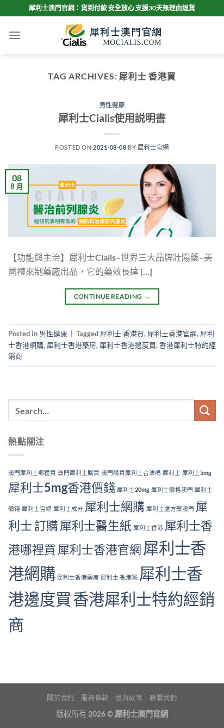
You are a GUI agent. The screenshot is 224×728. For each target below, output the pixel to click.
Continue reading (112, 296)
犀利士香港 (148, 527)
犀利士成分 (68, 508)
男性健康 (112, 104)
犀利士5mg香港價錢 (61, 487)
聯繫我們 (163, 698)
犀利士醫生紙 (96, 525)
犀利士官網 (153, 147)
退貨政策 (128, 698)
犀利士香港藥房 (71, 345)
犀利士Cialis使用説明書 (112, 118)
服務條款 (94, 698)
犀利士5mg (196, 472)
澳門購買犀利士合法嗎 (131, 472)
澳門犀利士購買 (78, 472)
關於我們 (60, 698)
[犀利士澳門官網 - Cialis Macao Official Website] (112, 35)
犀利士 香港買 (122, 333)
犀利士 (172, 472)
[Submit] (205, 410)
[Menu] (14, 35)
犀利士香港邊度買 (127, 345)
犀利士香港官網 (172, 333)
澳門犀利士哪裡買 (32, 472)
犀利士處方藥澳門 (170, 508)
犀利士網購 (115, 506)
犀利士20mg (133, 489)
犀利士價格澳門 (172, 489)
